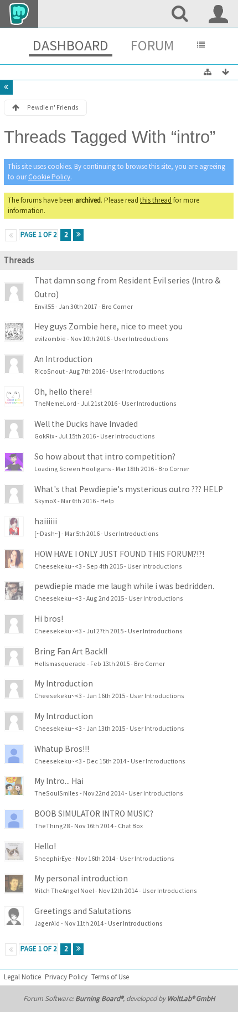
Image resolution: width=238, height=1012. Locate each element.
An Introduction (63, 359)
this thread (156, 200)
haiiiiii (45, 521)
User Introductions (141, 338)
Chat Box (130, 826)
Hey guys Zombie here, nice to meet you (108, 326)
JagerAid (47, 923)
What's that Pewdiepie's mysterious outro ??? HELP (128, 489)
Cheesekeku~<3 (58, 566)
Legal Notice (22, 977)
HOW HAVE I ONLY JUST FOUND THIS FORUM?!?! (119, 554)
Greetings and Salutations (82, 911)
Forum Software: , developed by (119, 998)
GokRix (44, 436)
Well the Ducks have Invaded (86, 424)
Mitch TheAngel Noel (64, 890)
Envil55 (44, 306)
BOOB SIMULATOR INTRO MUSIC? (93, 813)
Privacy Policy (66, 977)
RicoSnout (49, 371)
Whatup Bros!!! (61, 748)
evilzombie (50, 338)
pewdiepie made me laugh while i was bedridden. (124, 586)
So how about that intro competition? (104, 456)
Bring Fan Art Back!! (70, 651)
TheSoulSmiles (56, 793)
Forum (152, 45)
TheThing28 (52, 826)
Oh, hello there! (63, 391)
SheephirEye (52, 858)
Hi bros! (48, 618)
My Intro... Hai (59, 781)
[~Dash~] (47, 533)
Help (107, 501)
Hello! (45, 846)
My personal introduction (81, 878)
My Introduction (63, 683)
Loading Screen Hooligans (72, 468)
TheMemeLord (55, 403)
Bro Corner (117, 306)
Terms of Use (110, 977)
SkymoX (45, 501)
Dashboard (70, 45)
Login (218, 14)
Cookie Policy (49, 177)
